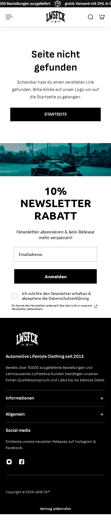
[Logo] (55, 16)
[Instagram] (9, 462)
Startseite (55, 114)
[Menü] (9, 17)
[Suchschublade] (90, 17)
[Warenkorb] (102, 17)
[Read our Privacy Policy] (95, 306)
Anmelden (56, 276)
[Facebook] (21, 462)
